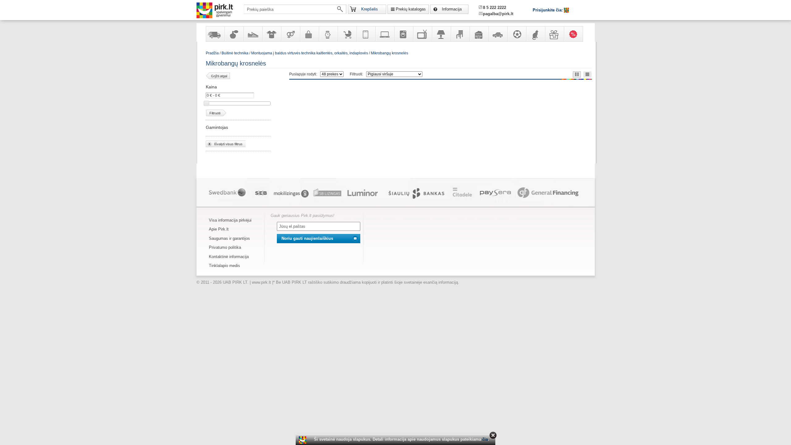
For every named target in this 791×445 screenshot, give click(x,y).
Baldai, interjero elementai (460, 34)
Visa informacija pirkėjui (230, 220)
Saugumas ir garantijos (229, 238)
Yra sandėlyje (215, 34)
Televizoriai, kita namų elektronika (422, 34)
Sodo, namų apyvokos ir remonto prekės (479, 34)
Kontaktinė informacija (229, 256)
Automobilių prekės (498, 34)
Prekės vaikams (347, 34)
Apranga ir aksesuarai (272, 34)
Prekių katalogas (411, 9)
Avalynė (253, 34)
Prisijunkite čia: (548, 10)
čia (485, 439)
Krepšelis (369, 9)
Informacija (452, 9)
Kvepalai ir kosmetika (234, 34)
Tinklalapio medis (224, 265)
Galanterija (309, 34)
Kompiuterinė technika (385, 34)
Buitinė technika (403, 34)
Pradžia (212, 53)
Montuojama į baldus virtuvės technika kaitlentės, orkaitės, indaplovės (309, 53)
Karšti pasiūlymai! (575, 34)
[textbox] (295, 9)
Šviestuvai (441, 34)
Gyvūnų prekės (535, 34)
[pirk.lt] (303, 440)
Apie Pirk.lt (219, 229)
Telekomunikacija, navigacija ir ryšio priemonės (366, 34)
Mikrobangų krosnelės (389, 53)
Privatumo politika (225, 247)
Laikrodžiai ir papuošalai (328, 34)
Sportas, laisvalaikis (517, 34)
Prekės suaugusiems (290, 34)
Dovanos (554, 34)
